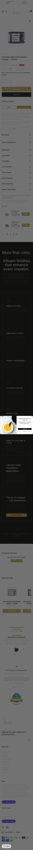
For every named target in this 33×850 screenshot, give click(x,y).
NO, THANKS (25, 431)
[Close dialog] (32, 416)
